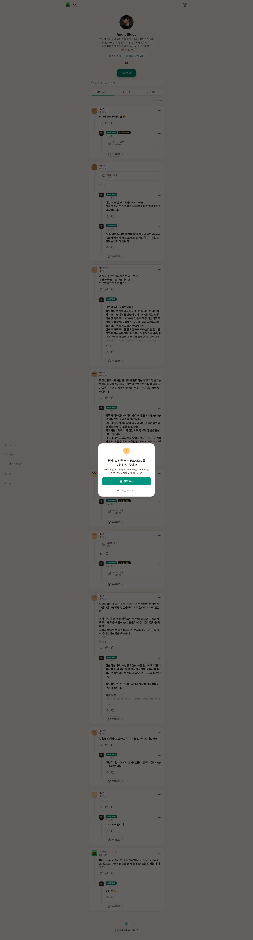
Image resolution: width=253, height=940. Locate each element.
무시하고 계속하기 (126, 490)
